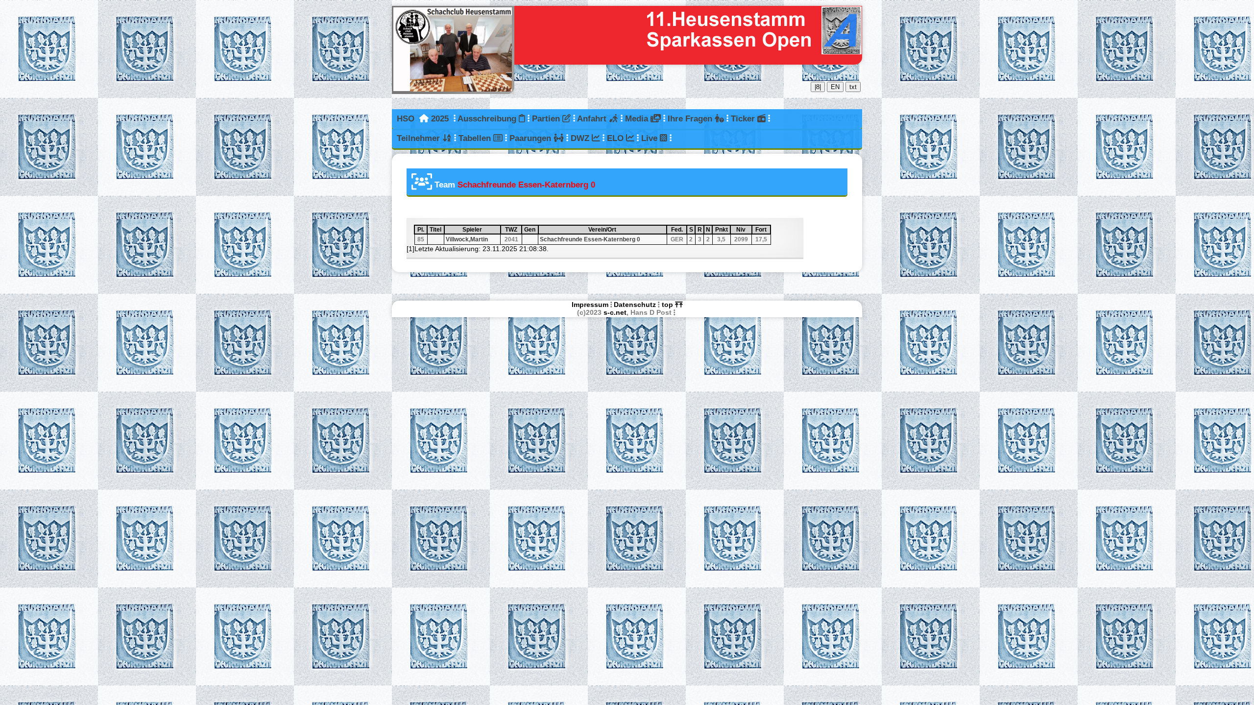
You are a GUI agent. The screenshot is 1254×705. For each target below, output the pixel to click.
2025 (440, 118)
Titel (436, 229)
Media (638, 118)
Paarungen (531, 138)
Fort (762, 229)
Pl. (421, 229)
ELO (616, 138)
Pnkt (722, 229)
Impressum (590, 304)
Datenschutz (635, 304)
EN (835, 87)
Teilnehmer (419, 138)
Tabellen (475, 138)
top (668, 304)
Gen (530, 229)
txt (853, 87)
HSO (405, 118)
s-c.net (615, 312)
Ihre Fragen (691, 118)
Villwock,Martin (467, 239)
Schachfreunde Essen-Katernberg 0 (590, 239)
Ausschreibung (488, 118)
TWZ (513, 229)
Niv (743, 229)
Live (650, 138)
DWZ (581, 138)
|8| (818, 87)
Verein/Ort (624, 229)
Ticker (744, 118)
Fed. (678, 229)
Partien (547, 118)
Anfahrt (593, 118)
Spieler (481, 229)
